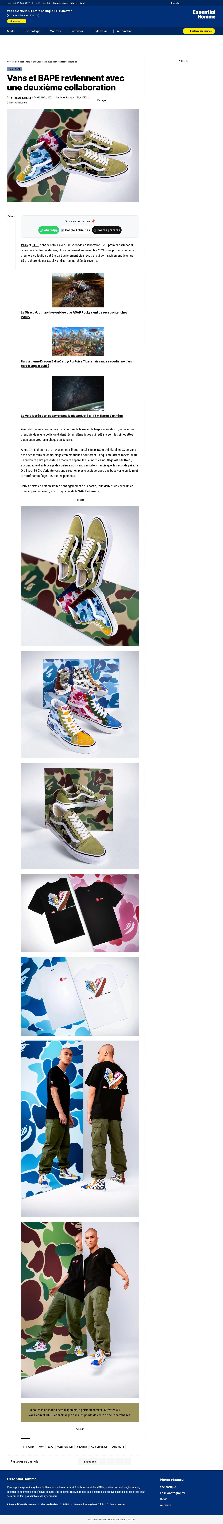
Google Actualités (75, 230)
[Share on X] (115, 100)
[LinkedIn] (201, 3)
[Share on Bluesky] (11, 249)
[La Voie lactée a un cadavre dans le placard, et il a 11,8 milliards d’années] (78, 393)
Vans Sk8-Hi (118, 1447)
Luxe (82, 3)
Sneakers (82, 1447)
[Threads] (214, 3)
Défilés (46, 3)
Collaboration (65, 1447)
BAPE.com (53, 1415)
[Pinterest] (192, 3)
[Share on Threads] (11, 240)
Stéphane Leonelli (21, 97)
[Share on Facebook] (109, 100)
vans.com (35, 1415)
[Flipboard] (205, 3)
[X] (183, 3)
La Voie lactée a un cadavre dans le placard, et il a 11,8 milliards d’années (72, 415)
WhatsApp (51, 230)
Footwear (19, 61)
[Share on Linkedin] (125, 100)
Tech (37, 3)
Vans (24, 245)
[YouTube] (188, 3)
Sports (74, 3)
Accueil (10, 61)
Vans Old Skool (99, 1447)
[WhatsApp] (209, 3)
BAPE (35, 245)
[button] (173, 3)
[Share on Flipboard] (120, 100)
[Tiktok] (196, 3)
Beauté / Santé (60, 3)
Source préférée (108, 230)
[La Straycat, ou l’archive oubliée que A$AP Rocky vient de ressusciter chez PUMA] (78, 290)
